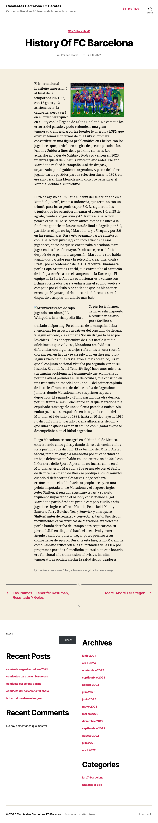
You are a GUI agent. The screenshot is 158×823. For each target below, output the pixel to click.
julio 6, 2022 (94, 55)
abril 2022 (89, 750)
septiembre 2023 (93, 677)
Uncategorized (79, 31)
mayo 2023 (89, 706)
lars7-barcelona (93, 777)
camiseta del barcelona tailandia (27, 691)
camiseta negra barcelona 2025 (27, 669)
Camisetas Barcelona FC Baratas (33, 6)
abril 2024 (89, 663)
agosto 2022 (90, 735)
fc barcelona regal (80, 570)
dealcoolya (72, 55)
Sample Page (131, 8)
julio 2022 (88, 743)
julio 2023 (88, 692)
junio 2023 (89, 699)
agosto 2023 (90, 684)
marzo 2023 (90, 713)
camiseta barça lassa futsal (54, 570)
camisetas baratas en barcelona (27, 676)
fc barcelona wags (102, 570)
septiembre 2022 (93, 728)
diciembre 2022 (92, 721)
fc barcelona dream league (24, 698)
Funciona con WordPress (79, 814)
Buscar (10, 633)
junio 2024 (89, 655)
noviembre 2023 (93, 670)
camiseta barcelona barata (24, 683)
